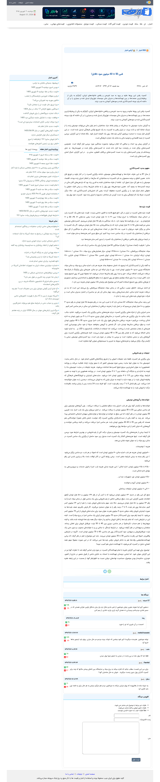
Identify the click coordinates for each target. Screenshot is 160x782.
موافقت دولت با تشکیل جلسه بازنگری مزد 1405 (39, 117)
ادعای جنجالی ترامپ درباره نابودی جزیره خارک (40, 240)
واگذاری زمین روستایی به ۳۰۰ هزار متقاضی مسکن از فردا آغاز (34, 167)
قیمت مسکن (101, 24)
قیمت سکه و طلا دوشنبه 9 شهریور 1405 (42, 91)
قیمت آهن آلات (114, 24)
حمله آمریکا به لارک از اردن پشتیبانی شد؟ (42, 256)
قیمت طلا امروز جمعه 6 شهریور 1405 (43, 163)
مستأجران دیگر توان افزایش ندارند (44, 134)
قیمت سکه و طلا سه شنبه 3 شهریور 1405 (41, 189)
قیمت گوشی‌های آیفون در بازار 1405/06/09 (41, 130)
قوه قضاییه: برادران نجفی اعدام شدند (43, 261)
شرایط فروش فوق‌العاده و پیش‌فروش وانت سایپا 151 (37, 215)
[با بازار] (79, 12)
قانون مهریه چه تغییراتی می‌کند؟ (45, 100)
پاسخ (139, 600)
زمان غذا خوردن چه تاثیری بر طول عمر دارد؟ (41, 277)
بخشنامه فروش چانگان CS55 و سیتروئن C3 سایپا (38, 180)
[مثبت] (65, 605)
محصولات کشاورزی (74, 24)
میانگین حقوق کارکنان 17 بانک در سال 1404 (41, 109)
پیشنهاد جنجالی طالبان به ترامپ (45, 83)
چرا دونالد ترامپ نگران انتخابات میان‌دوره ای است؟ (38, 121)
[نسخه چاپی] (72, 82)
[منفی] (65, 608)
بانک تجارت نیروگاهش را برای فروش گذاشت (40, 113)
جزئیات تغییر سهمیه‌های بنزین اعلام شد (42, 176)
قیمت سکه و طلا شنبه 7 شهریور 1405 (43, 206)
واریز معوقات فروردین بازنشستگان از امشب (41, 96)
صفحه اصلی (29, 2)
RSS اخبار (142, 50)
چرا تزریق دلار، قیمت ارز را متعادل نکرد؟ (42, 104)
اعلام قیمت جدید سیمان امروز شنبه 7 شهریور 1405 (38, 185)
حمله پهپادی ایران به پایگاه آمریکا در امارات (41, 252)
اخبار (149, 24)
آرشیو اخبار (129, 50)
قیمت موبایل (89, 24)
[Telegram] (105, 572)
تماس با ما (12, 2)
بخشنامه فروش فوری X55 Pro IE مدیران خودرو (39, 193)
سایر (45, 24)
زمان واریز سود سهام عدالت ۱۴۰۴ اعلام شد (42, 172)
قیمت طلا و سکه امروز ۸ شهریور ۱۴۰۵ (43, 154)
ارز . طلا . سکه (140, 24)
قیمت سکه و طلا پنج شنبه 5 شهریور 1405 (41, 202)
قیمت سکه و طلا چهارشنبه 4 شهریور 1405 (41, 198)
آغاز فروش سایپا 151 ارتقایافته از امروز (43, 139)
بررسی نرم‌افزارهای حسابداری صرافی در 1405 (40, 272)
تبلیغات (20, 2)
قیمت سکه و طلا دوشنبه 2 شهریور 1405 (42, 159)
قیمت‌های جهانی (57, 24)
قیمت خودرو (127, 24)
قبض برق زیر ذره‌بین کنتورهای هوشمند (43, 143)
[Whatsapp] (109, 572)
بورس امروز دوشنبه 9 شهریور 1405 (44, 87)
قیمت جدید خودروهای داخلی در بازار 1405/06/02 (38, 211)
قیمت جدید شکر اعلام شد (48, 126)
